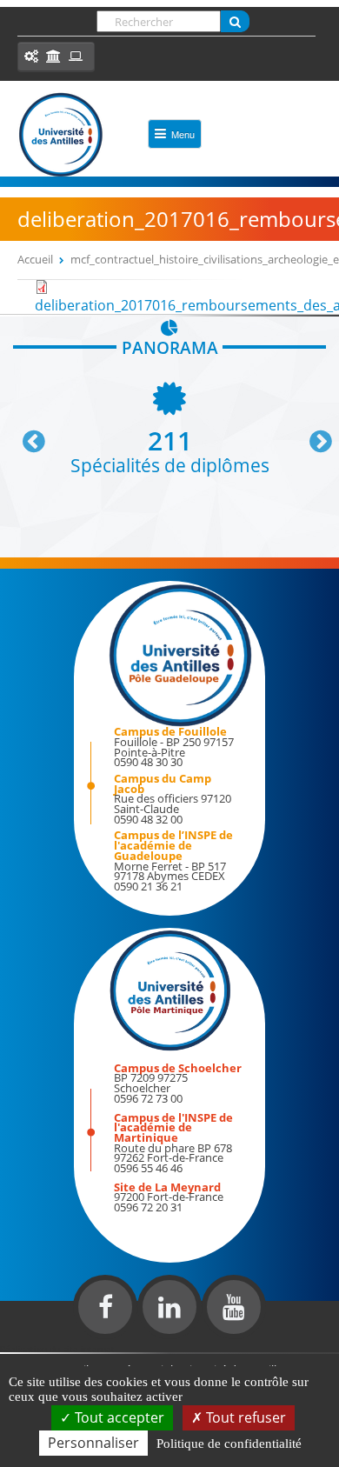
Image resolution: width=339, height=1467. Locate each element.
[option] (169, 426)
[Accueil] (60, 134)
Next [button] (313, 434)
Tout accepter (117, 1417)
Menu (183, 134)
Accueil (35, 259)
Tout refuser (244, 1417)
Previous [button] (26, 434)
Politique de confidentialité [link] (229, 1443)
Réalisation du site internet (57, 1349)
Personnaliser (93, 1442)
